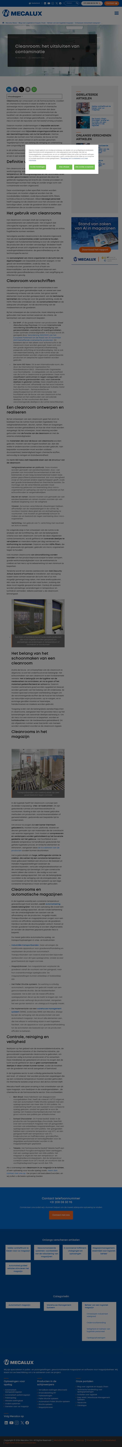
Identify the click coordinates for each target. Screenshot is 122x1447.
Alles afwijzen (64, 167)
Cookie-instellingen (37, 167)
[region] (61, 159)
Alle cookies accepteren (84, 167)
